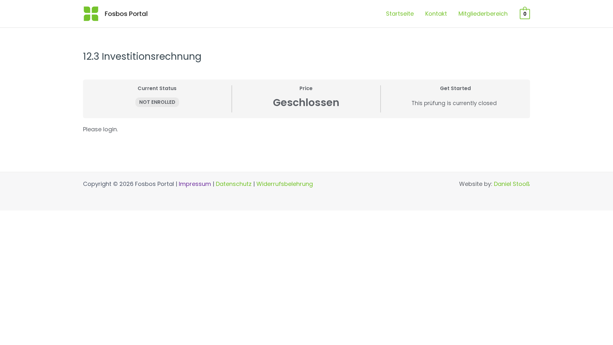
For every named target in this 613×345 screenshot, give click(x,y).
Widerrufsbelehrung (284, 184)
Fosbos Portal (126, 13)
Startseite (400, 14)
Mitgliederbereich (483, 14)
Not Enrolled (157, 102)
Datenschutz (234, 184)
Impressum (195, 184)
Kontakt (436, 14)
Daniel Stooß (512, 184)
